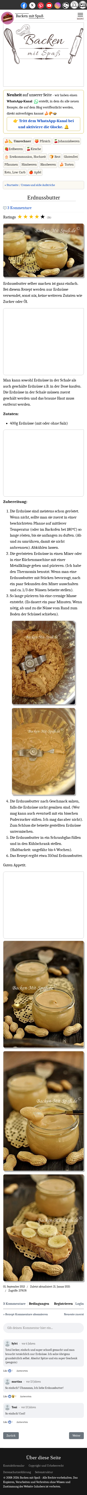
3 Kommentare (19, 208)
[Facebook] (24, 5)
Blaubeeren (48, 164)
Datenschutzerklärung (17, 1472)
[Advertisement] (43, 54)
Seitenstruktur (44, 1472)
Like (5, 1370)
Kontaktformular (13, 1465)
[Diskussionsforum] (74, 7)
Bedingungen (39, 1304)
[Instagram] (58, 5)
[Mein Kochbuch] (82, 7)
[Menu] (80, 16)
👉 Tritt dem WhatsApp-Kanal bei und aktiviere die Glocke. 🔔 (43, 124)
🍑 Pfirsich (42, 141)
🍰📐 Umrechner (17, 141)
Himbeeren (29, 164)
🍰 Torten (67, 164)
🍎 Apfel (35, 172)
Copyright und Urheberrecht (46, 1465)
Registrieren (63, 1304)
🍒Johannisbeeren (67, 141)
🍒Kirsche (33, 149)
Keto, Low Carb (14, 172)
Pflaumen (11, 164)
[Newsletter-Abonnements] (65, 8)
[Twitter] (32, 5)
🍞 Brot (54, 157)
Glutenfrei (71, 157)
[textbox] (43, 1329)
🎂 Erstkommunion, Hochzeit (25, 157)
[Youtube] (49, 5)
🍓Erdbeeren (13, 149)
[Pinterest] (41, 5)
